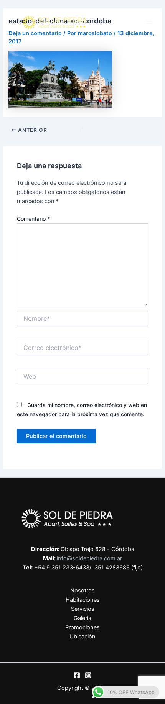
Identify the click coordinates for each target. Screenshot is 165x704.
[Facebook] (76, 675)
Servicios (82, 609)
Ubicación (82, 636)
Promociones (82, 627)
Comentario (33, 218)
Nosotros (82, 590)
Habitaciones (83, 599)
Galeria (82, 618)
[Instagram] (88, 675)
